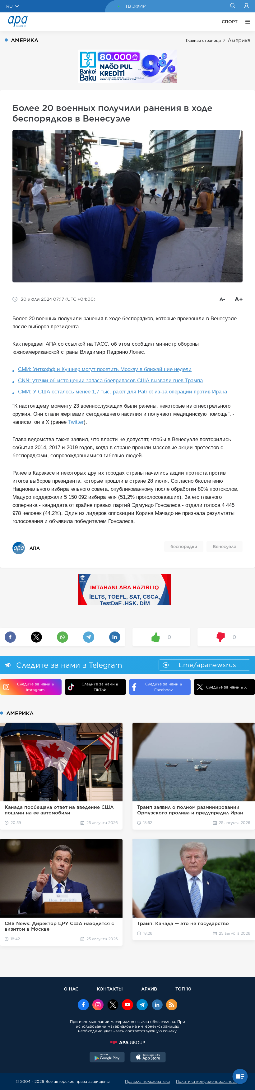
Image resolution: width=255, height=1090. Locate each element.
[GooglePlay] (107, 1058)
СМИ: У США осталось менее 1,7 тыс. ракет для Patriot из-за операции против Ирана (122, 392)
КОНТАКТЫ (110, 988)
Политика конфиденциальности (207, 1081)
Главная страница (203, 40)
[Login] (246, 6)
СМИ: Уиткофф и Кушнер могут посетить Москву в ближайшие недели (105, 369)
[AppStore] (148, 1058)
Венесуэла (224, 546)
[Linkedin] (157, 1005)
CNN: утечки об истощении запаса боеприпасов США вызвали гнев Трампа (110, 380)
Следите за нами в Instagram (35, 687)
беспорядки (183, 546)
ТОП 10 (183, 988)
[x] (112, 1005)
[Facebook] (83, 1005)
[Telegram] (142, 1005)
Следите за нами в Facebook (163, 687)
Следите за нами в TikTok (99, 687)
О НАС (71, 988)
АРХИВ (149, 988)
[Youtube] (127, 1005)
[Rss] (171, 1005)
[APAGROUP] (127, 1042)
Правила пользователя (147, 1081)
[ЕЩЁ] (246, 22)
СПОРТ (230, 21)
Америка (239, 40)
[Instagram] (98, 1005)
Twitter (76, 422)
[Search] (232, 6)
